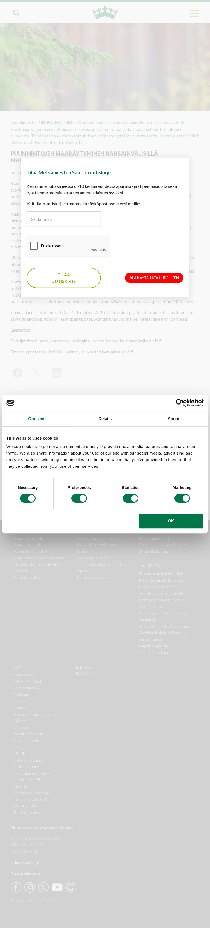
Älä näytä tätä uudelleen (154, 278)
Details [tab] (105, 418)
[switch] (79, 498)
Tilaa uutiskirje (63, 278)
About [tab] (174, 418)
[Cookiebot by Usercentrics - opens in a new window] (180, 403)
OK (171, 521)
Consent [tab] (36, 418)
